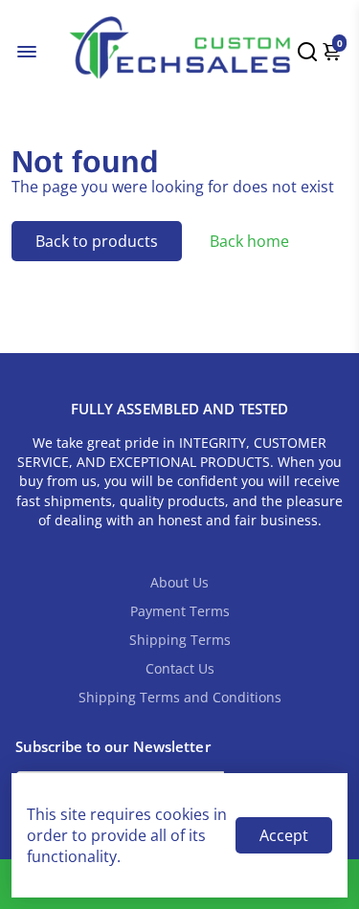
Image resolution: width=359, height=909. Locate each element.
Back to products (96, 241)
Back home (249, 241)
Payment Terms (180, 611)
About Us (179, 582)
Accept (283, 835)
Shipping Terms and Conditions (180, 697)
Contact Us (180, 668)
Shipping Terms (180, 640)
